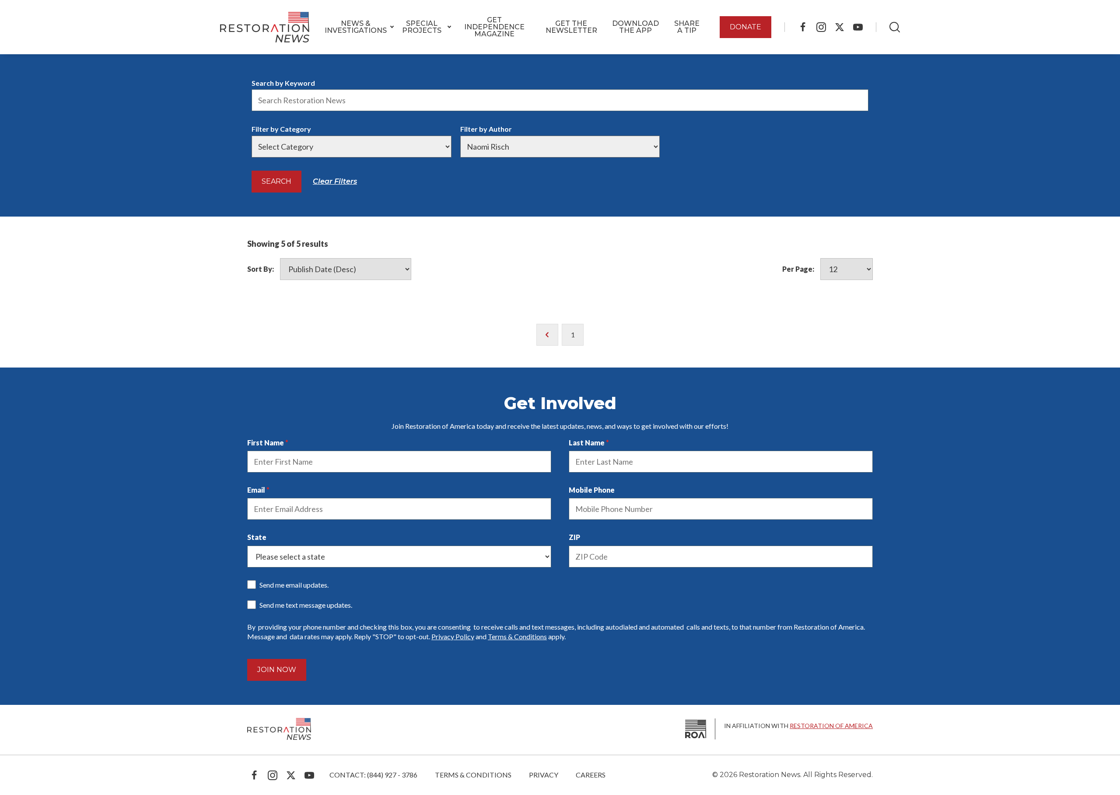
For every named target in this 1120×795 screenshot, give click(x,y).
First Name (265, 442)
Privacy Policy (452, 636)
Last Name (587, 442)
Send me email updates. (294, 585)
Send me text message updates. (305, 605)
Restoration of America (831, 725)
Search (276, 181)
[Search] (894, 27)
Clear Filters (335, 181)
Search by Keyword (283, 83)
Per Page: (798, 269)
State (256, 537)
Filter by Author (486, 129)
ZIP (574, 537)
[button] (355, 27)
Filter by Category (281, 129)
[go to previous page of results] (547, 335)
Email (256, 490)
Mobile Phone (592, 490)
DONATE (745, 27)
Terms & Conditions (517, 636)
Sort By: (260, 269)
